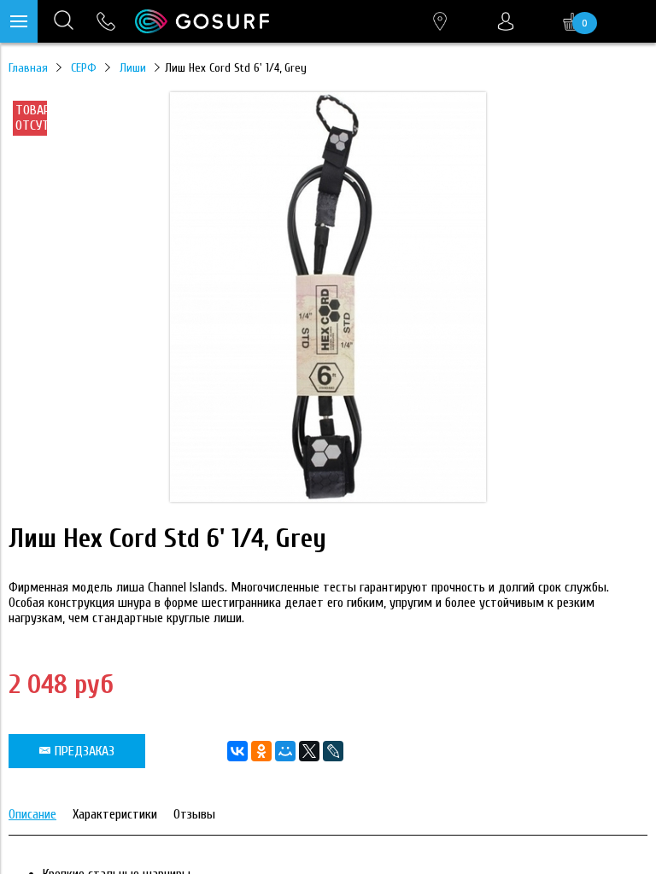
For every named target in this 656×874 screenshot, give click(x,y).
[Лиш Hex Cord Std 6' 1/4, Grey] (328, 497)
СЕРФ (84, 68)
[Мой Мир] (285, 751)
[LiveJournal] (333, 751)
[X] (309, 751)
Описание (32, 814)
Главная (28, 68)
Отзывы (194, 814)
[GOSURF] (202, 21)
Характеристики (115, 814)
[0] (572, 21)
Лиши (133, 68)
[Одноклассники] (261, 751)
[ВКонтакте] (237, 751)
